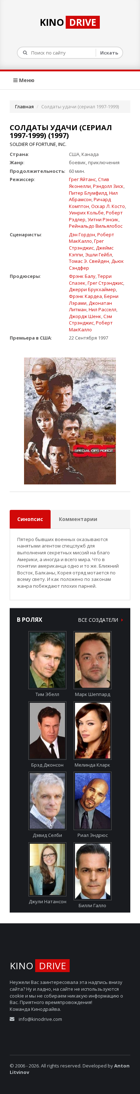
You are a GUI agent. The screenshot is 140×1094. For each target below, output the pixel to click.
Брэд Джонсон (47, 765)
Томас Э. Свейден (89, 261)
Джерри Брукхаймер (92, 289)
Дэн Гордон (82, 234)
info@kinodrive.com (40, 1019)
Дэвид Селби (47, 835)
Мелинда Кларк (92, 765)
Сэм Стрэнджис (90, 319)
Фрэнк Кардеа (85, 296)
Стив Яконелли (89, 182)
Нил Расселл (102, 309)
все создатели (99, 619)
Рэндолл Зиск (108, 186)
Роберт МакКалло (91, 238)
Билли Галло (92, 905)
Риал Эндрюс (93, 835)
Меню (26, 80)
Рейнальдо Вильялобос (95, 226)
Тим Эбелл (47, 694)
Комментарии (78, 519)
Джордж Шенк (85, 316)
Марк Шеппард (92, 694)
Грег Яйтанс (82, 179)
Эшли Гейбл (98, 254)
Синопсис (30, 519)
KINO (68, 22)
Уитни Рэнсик (103, 219)
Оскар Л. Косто (108, 206)
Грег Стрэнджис (86, 244)
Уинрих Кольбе (86, 212)
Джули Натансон (47, 901)
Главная (24, 106)
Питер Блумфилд (88, 193)
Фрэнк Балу (82, 276)
